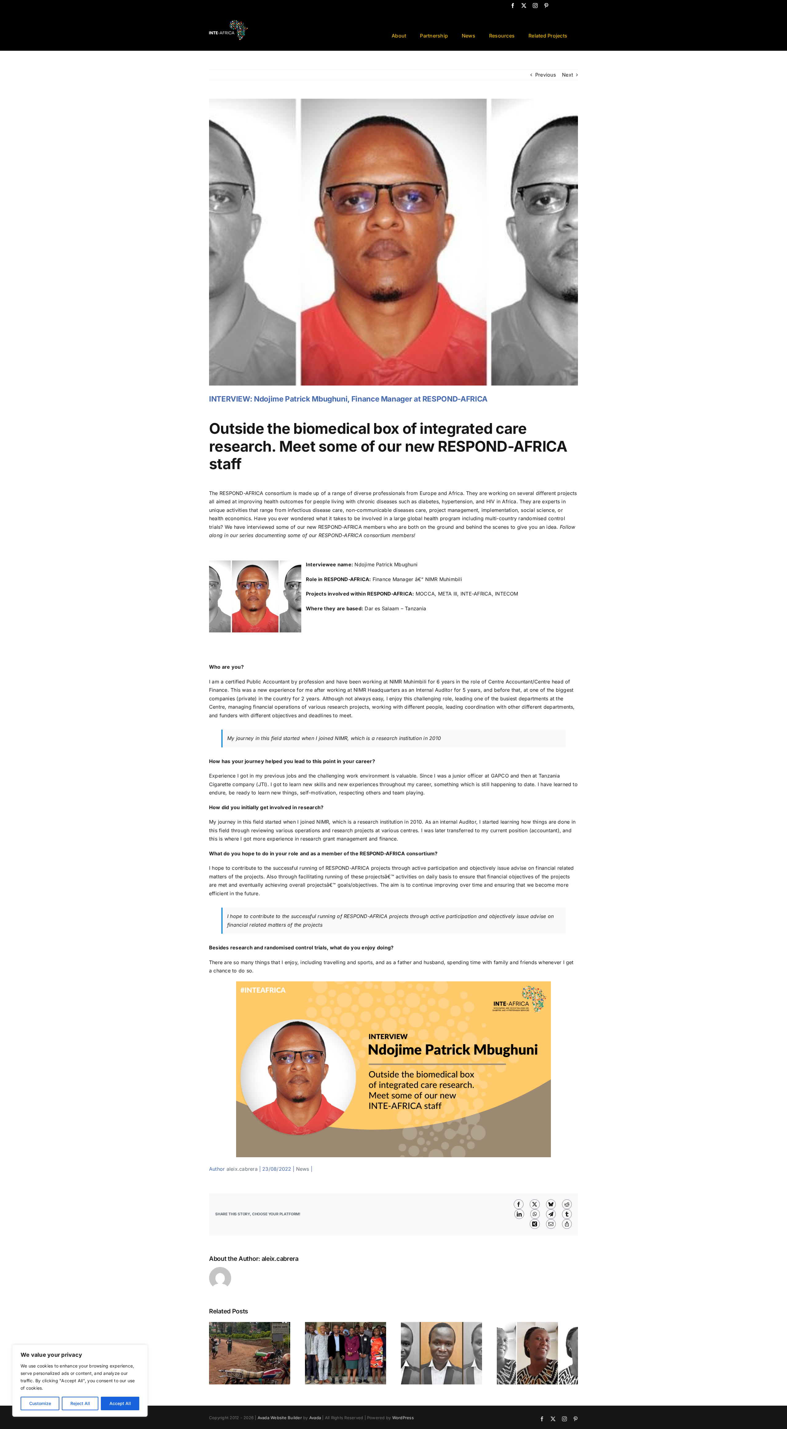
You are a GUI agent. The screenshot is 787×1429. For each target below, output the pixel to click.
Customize (40, 1403)
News (302, 1169)
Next (567, 75)
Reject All (80, 1403)
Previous (545, 75)
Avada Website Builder (280, 1417)
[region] (80, 1381)
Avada (315, 1417)
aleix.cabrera (242, 1169)
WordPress (403, 1417)
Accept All (120, 1403)
